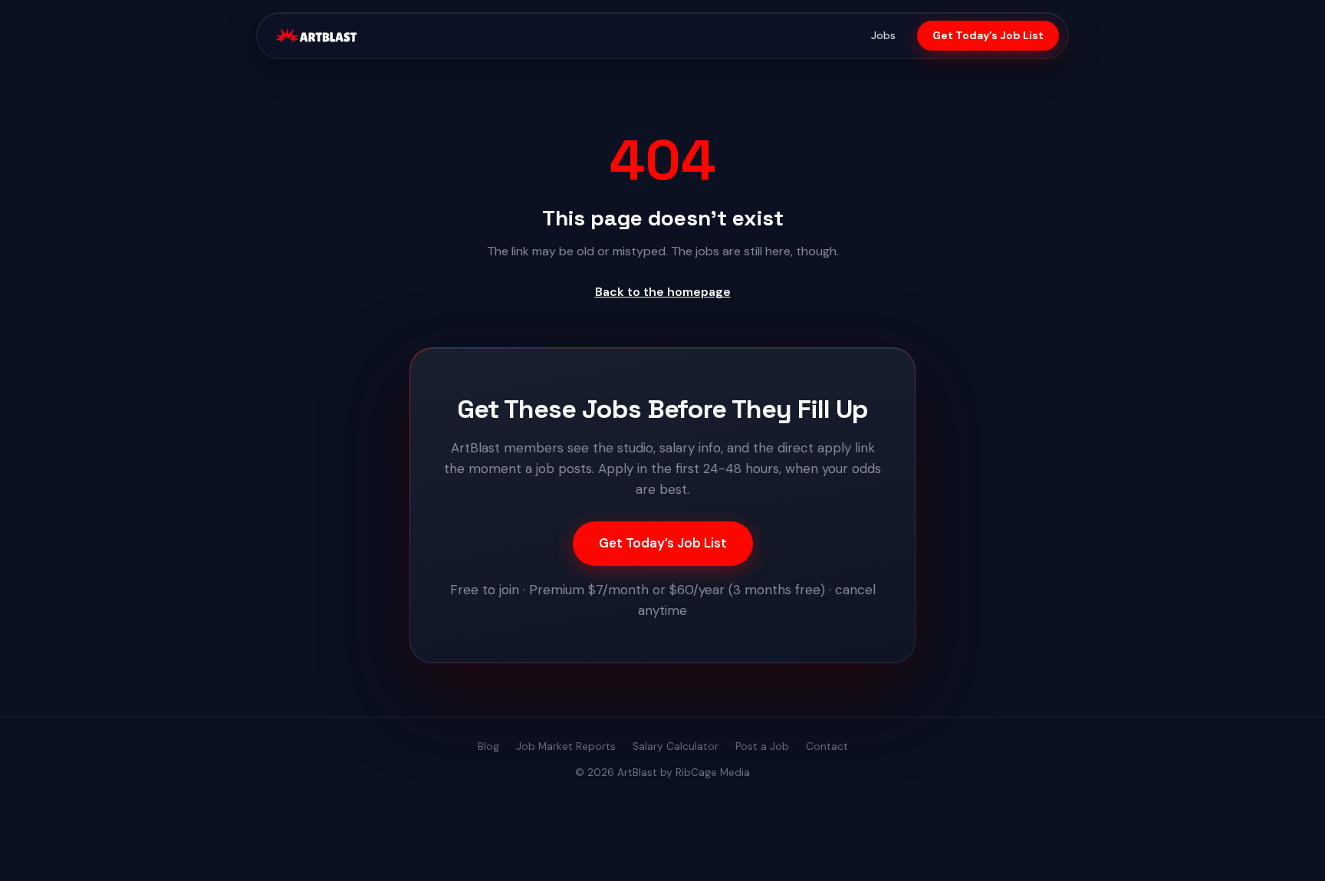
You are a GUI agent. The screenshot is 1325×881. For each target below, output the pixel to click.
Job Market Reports (566, 746)
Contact (827, 746)
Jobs (883, 35)
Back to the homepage (663, 292)
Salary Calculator (675, 746)
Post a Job (762, 746)
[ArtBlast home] (316, 35)
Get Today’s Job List (988, 35)
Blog (488, 746)
